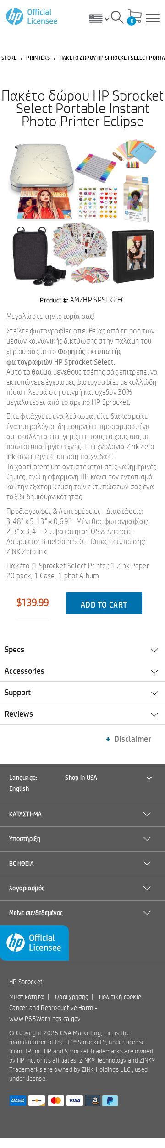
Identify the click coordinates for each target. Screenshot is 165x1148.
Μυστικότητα (26, 997)
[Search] (117, 18)
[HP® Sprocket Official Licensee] (32, 16)
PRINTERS (38, 57)
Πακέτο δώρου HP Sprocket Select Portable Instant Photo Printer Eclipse (82, 108)
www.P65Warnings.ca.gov (45, 1019)
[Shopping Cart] (135, 17)
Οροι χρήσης (71, 997)
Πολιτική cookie (120, 997)
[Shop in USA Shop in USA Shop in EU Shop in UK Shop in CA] (103, 18)
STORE (9, 57)
